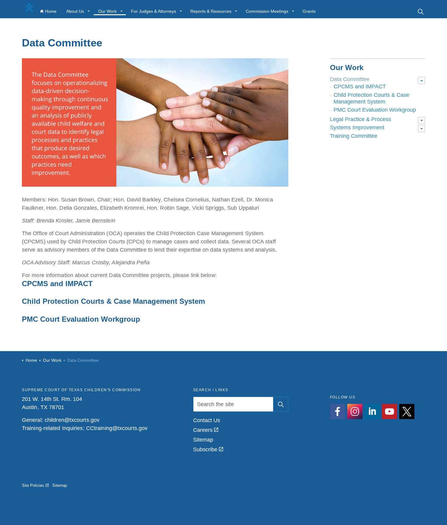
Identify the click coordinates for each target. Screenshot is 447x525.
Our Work (107, 11)
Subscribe (205, 449)
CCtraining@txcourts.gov (116, 428)
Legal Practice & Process (360, 119)
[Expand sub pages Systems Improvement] (421, 128)
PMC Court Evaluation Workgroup (375, 110)
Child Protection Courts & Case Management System (371, 98)
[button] (280, 404)
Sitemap (203, 440)
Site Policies (33, 485)
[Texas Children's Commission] (29, 8)
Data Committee (349, 79)
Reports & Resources (210, 11)
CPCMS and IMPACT (360, 86)
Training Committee (353, 136)
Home (51, 11)
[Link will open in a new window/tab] (337, 411)
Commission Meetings (267, 11)
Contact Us (206, 420)
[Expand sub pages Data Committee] (421, 80)
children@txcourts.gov (72, 420)
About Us (75, 11)
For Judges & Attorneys (153, 11)
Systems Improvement (357, 127)
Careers (203, 430)
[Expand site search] (420, 11)
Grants (309, 11)
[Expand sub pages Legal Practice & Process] (421, 120)
